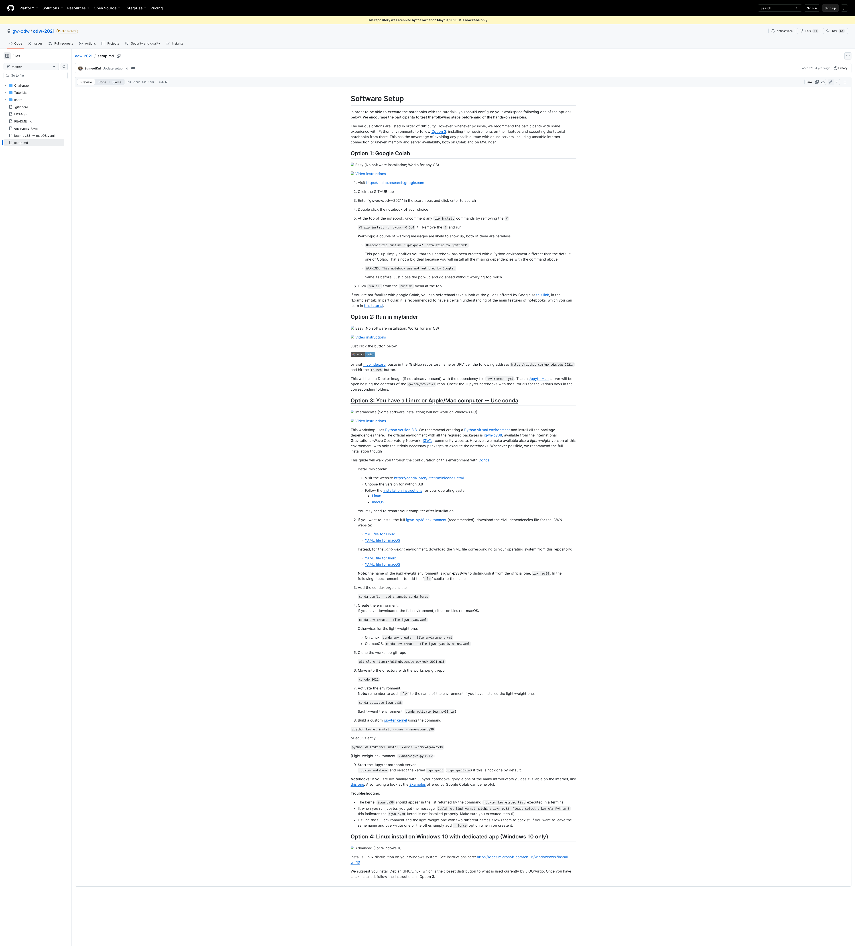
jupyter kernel (395, 720)
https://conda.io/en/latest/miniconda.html (429, 478)
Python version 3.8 (401, 430)
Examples (417, 784)
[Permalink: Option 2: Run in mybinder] (347, 317)
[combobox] (37, 75)
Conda (484, 460)
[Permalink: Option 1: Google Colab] (347, 153)
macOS (378, 502)
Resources (76, 8)
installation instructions (402, 490)
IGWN (427, 440)
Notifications (784, 31)
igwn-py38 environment (426, 520)
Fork (811, 31)
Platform (27, 8)
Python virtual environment (487, 430)
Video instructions (370, 173)
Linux (376, 495)
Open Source (105, 8)
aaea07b (807, 68)
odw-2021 (44, 31)
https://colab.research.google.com (395, 182)
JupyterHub (539, 378)
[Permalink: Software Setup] (347, 99)
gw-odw (21, 31)
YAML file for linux (380, 558)
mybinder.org (374, 364)
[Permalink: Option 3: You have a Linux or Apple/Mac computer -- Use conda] (347, 401)
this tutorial (373, 305)
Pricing (157, 8)
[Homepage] (10, 8)
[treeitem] (34, 142)
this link (542, 295)
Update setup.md (115, 68)
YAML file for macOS (382, 540)
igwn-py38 (493, 435)
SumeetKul (92, 68)
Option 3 (439, 131)
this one (357, 784)
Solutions (51, 8)
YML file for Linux (380, 534)
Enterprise (133, 8)
